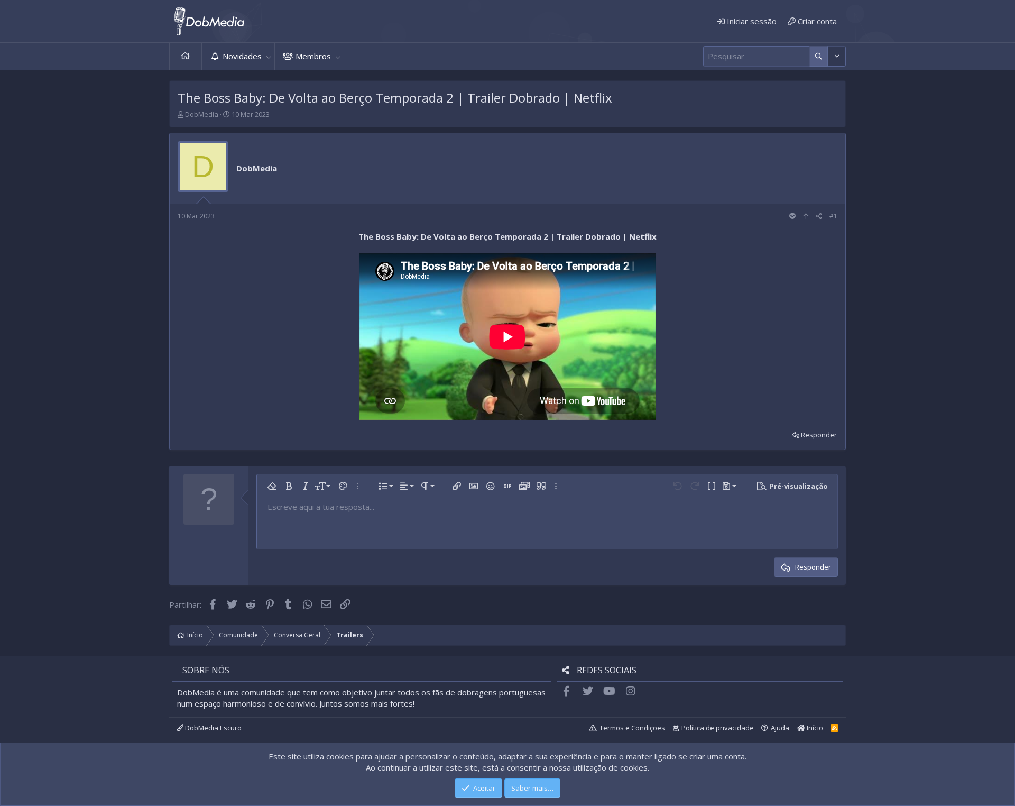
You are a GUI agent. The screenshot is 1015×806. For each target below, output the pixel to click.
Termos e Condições (632, 727)
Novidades (242, 56)
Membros (313, 56)
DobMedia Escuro (212, 727)
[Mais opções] (818, 56)
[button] (268, 56)
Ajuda (780, 727)
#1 (833, 216)
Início (185, 56)
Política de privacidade (717, 727)
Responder (819, 434)
